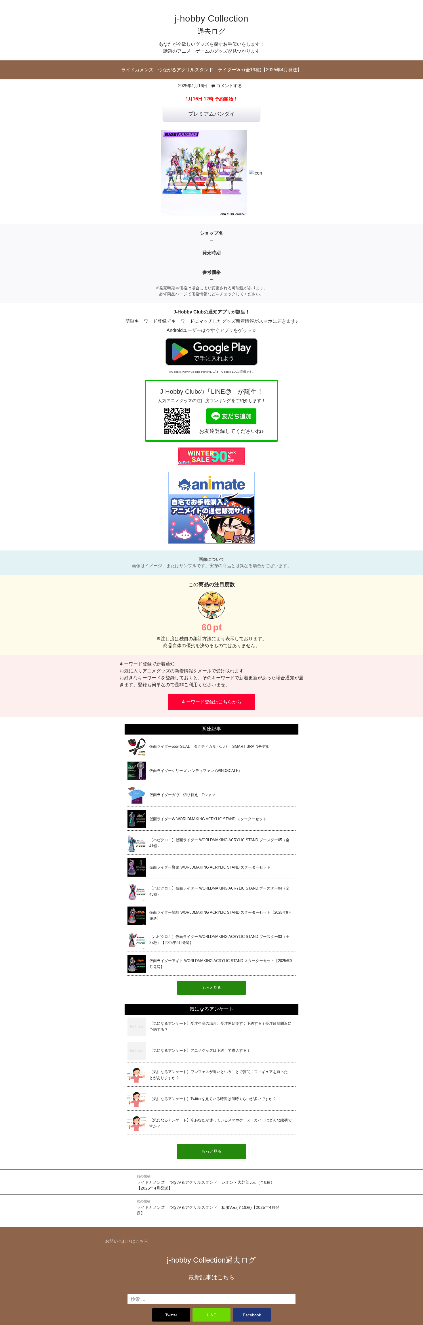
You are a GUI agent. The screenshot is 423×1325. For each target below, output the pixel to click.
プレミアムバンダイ (211, 114)
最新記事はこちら (211, 1277)
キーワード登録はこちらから (211, 701)
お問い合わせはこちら (126, 1241)
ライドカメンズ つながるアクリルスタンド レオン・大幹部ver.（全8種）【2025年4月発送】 (206, 1182)
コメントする (229, 85)
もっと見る (211, 1151)
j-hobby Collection (211, 1260)
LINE (211, 1315)
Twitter (171, 1315)
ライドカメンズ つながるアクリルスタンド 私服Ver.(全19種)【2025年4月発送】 (208, 1207)
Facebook (252, 1315)
